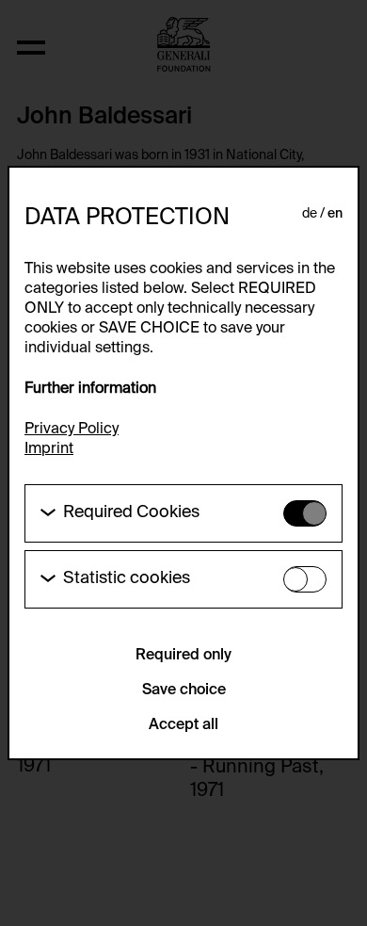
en (335, 213)
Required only (183, 655)
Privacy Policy (71, 429)
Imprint (48, 449)
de (309, 213)
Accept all (183, 725)
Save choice (184, 690)
